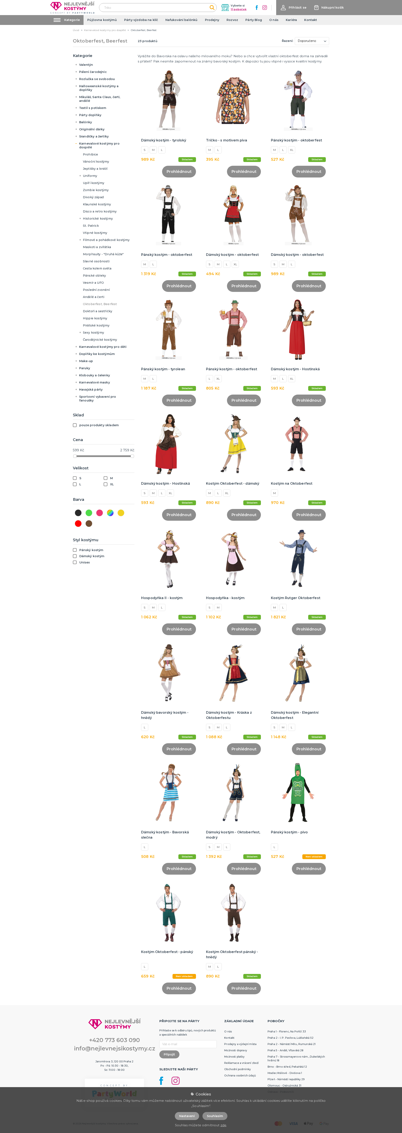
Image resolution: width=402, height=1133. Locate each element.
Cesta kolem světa (97, 268)
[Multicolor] (110, 512)
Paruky (84, 368)
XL (291, 149)
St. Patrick (91, 226)
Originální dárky (92, 129)
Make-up (86, 361)
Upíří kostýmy (93, 183)
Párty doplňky (90, 115)
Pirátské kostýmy (96, 325)
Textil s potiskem (92, 108)
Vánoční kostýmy (96, 161)
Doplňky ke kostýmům (97, 354)
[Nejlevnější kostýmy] (72, 7)
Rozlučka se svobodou (97, 79)
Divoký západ (93, 197)
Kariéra (291, 20)
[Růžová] (99, 512)
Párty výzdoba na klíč (141, 20)
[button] (293, 7)
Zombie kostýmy (96, 190)
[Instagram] (264, 7)
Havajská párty (91, 389)
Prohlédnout (179, 171)
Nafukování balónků (181, 20)
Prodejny (212, 20)
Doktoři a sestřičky (97, 311)
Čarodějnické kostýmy (100, 340)
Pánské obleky (94, 275)
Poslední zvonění (96, 290)
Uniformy (90, 176)
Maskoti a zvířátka (97, 247)
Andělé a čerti (93, 297)
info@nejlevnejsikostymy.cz (114, 1048)
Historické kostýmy (98, 218)
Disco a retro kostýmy (100, 211)
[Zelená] (88, 512)
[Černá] (78, 512)
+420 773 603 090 (114, 1040)
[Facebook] (256, 7)
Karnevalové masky (94, 382)
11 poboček (238, 9)
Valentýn (86, 65)
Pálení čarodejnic (93, 72)
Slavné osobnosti (96, 261)
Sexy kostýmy (93, 332)
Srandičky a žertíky (94, 136)
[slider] (75, 456)
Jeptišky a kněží (95, 169)
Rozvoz (232, 20)
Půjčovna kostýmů (102, 20)
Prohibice (90, 154)
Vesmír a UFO (93, 283)
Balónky (85, 122)
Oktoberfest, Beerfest (100, 304)
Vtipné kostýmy (95, 233)
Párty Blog (253, 20)
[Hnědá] (88, 523)
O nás (273, 20)
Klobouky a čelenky (94, 375)
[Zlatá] (120, 512)
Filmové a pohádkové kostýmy (106, 240)
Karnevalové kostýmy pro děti (102, 347)
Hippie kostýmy (95, 318)
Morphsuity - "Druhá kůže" (103, 254)
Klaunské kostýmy (97, 204)
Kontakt (310, 20)
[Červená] (78, 523)
